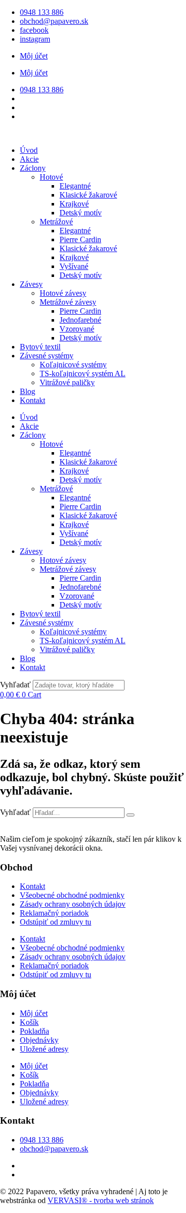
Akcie (29, 159)
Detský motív (81, 212)
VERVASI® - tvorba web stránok (101, 1200)
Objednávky (39, 1040)
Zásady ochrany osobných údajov (72, 904)
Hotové (51, 177)
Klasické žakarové (88, 195)
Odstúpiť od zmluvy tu (55, 922)
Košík (29, 1022)
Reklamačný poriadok (54, 913)
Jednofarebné (80, 320)
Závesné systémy (46, 355)
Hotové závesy (63, 293)
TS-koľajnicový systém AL (82, 373)
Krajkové (74, 204)
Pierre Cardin (80, 239)
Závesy (31, 284)
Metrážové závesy (68, 302)
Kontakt (32, 400)
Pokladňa (34, 1031)
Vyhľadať (15, 684)
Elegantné (75, 186)
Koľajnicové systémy (73, 364)
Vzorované (77, 329)
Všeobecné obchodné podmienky (72, 895)
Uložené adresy (44, 1049)
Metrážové (56, 221)
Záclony (33, 168)
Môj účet (34, 56)
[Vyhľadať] (130, 814)
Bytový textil (40, 346)
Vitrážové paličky (67, 382)
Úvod (29, 150)
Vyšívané (74, 266)
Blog (27, 391)
